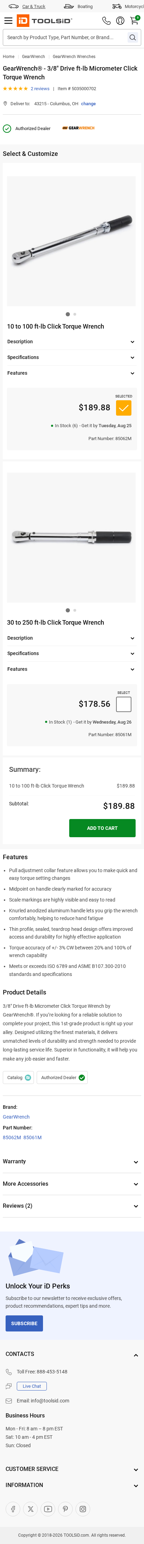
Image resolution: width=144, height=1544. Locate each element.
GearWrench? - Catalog (18, 1077)
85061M (32, 1137)
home (8, 56)
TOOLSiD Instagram (82, 1509)
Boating (85, 6)
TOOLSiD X (30, 1509)
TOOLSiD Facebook (13, 1509)
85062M (12, 1137)
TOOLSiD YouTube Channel (48, 1509)
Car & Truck (33, 6)
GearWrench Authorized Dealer (62, 1077)
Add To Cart (102, 828)
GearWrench (33, 56)
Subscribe (24, 1323)
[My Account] (120, 20)
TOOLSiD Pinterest (65, 1509)
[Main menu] (8, 20)
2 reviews (40, 88)
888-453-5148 (52, 1371)
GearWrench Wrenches (74, 56)
